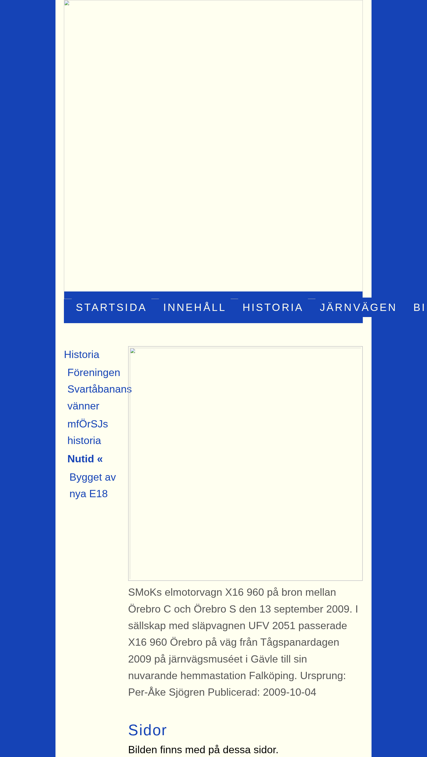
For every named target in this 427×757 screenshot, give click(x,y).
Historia (273, 307)
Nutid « (85, 459)
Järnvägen (358, 307)
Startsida (111, 307)
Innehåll (195, 307)
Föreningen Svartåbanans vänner (99, 389)
